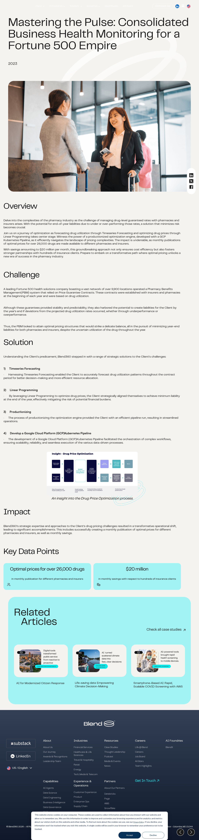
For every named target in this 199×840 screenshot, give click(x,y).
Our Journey (49, 752)
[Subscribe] (182, 6)
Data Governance (52, 807)
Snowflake (109, 808)
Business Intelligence (54, 802)
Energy (77, 770)
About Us (48, 747)
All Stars (139, 761)
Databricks (110, 794)
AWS (106, 803)
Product (78, 797)
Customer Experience (85, 792)
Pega (107, 799)
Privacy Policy (138, 822)
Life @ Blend (141, 747)
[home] (18, 6)
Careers (139, 752)
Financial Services (83, 747)
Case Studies (111, 747)
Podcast (108, 757)
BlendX (169, 747)
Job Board (140, 757)
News (107, 766)
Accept (129, 835)
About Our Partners (114, 788)
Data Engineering (52, 798)
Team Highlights (143, 766)
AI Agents (48, 788)
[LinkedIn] (177, 6)
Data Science (50, 793)
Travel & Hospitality (84, 760)
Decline (153, 835)
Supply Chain (80, 806)
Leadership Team (52, 761)
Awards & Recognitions (55, 757)
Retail (77, 765)
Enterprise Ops (81, 802)
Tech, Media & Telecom (86, 774)
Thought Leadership (114, 752)
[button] (40, 6)
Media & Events (112, 761)
